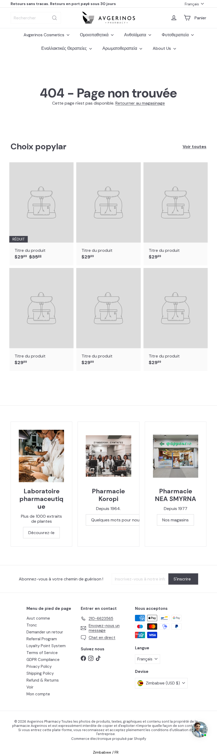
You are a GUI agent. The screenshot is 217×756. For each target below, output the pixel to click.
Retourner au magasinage (140, 103)
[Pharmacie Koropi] (108, 456)
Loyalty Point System (46, 645)
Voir (29, 687)
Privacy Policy (39, 666)
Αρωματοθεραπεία (120, 48)
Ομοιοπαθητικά (95, 35)
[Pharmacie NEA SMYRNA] (175, 456)
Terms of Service (42, 652)
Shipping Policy (40, 673)
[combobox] (36, 18)
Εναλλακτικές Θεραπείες (64, 48)
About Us (162, 48)
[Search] (54, 18)
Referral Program (41, 639)
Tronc (31, 625)
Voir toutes (194, 146)
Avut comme (38, 618)
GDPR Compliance (43, 659)
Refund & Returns (42, 680)
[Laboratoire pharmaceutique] (41, 456)
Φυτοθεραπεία (176, 35)
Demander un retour (44, 632)
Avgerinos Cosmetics (44, 35)
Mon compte (38, 694)
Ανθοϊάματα (135, 35)
